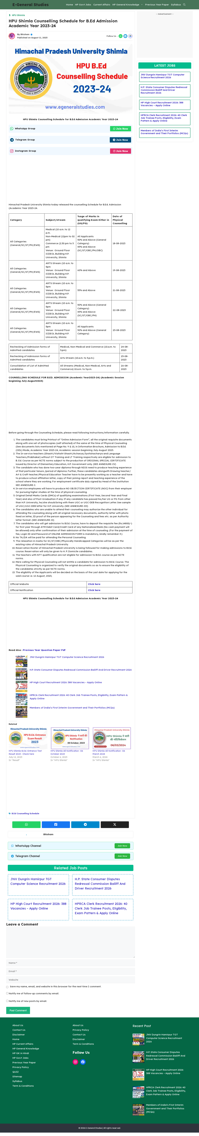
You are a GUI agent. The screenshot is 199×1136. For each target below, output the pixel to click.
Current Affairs (101, 4)
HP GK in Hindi (20, 1053)
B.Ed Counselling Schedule (25, 813)
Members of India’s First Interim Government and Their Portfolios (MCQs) (72, 707)
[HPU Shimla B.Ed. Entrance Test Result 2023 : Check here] (28, 738)
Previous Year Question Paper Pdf (44, 650)
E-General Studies (30, 4)
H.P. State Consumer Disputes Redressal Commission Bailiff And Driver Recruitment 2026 (81, 669)
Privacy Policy (20, 1067)
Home (69, 4)
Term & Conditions (23, 1085)
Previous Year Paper (157, 4)
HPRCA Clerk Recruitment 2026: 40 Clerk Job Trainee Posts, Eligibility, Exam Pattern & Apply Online (101, 908)
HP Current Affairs (22, 1043)
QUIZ (15, 1071)
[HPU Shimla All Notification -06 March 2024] (112, 738)
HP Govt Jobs (83, 4)
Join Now (122, 128)
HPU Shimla (18, 15)
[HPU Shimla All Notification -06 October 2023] (70, 738)
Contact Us (18, 1029)
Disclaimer (18, 1034)
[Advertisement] (70, 180)
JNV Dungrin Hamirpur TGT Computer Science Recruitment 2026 (67, 657)
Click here (94, 584)
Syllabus (176, 4)
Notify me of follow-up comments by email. (34, 993)
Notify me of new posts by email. (28, 1001)
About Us (17, 1025)
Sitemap (17, 1076)
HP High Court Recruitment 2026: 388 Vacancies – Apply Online (66, 682)
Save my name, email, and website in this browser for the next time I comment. (55, 986)
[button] (184, 4)
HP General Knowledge (125, 4)
